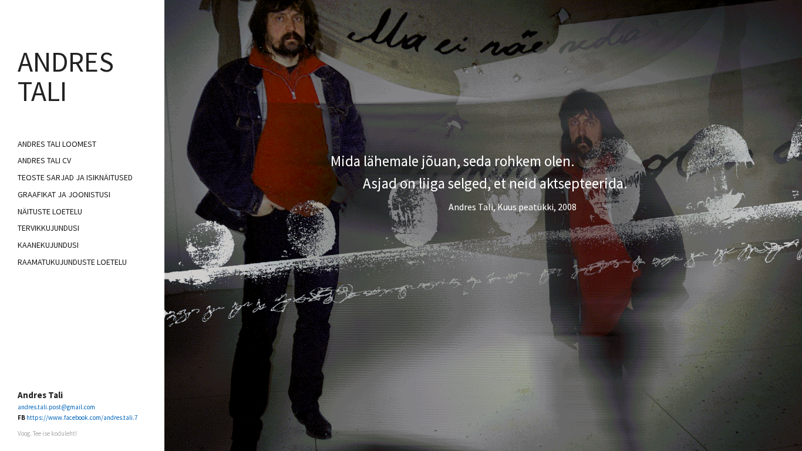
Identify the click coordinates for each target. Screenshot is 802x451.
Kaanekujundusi (48, 245)
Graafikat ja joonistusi (64, 194)
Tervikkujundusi (48, 228)
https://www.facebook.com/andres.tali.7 (81, 417)
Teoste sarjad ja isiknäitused (75, 177)
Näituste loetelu (50, 211)
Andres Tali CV (44, 160)
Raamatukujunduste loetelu (72, 262)
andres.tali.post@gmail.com (56, 407)
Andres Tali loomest (57, 144)
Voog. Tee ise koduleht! (47, 433)
